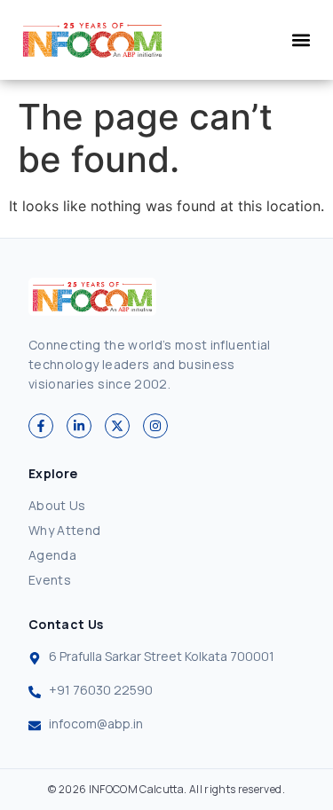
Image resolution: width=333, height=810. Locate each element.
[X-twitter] (117, 425)
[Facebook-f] (40, 425)
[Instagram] (155, 425)
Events (49, 579)
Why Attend (64, 530)
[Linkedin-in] (79, 425)
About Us (57, 505)
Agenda (52, 555)
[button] (300, 40)
